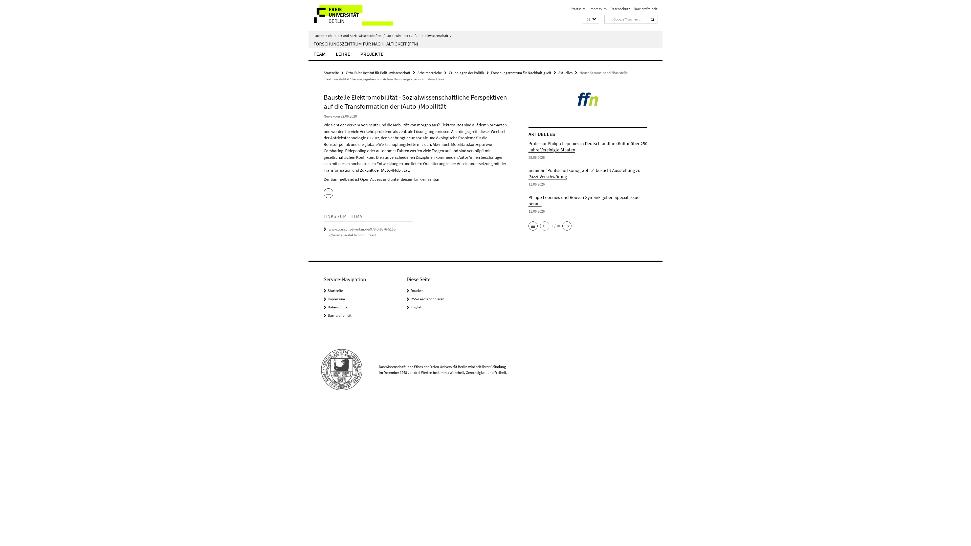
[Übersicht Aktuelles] (328, 194)
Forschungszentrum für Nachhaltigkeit (521, 72)
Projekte (371, 54)
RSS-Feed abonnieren (427, 299)
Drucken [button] (417, 290)
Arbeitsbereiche (429, 72)
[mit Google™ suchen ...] (652, 19)
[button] (591, 19)
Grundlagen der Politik (466, 72)
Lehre (343, 54)
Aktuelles (565, 72)
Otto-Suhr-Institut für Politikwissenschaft (419, 35)
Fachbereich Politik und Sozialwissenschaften (349, 35)
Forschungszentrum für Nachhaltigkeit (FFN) (366, 44)
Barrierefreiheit (645, 8)
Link (417, 179)
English (416, 307)
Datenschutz (620, 8)
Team (320, 54)
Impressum (598, 8)
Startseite (578, 8)
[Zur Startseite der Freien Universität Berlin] (350, 15)
